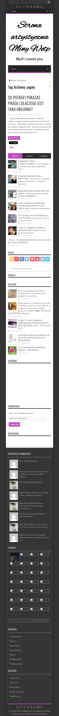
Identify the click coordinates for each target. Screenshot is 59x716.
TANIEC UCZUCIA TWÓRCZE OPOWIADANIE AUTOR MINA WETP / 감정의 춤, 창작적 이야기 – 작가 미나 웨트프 (34, 324)
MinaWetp (44, 714)
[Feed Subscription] (50, 86)
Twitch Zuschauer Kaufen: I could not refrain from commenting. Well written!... (34, 474)
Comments (44, 156)
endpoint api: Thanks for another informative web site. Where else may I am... (34, 537)
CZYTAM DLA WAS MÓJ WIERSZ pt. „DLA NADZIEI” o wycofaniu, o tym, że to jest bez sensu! (33, 218)
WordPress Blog (15, 659)
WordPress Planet (16, 664)
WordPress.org (14, 696)
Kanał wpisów (14, 687)
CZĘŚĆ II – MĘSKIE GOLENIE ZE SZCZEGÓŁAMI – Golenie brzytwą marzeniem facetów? (32, 230)
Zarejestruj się (14, 678)
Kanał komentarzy (16, 691)
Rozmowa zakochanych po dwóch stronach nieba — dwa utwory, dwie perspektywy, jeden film (32, 293)
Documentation (15, 636)
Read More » (14, 138)
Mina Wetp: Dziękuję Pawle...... (31, 482)
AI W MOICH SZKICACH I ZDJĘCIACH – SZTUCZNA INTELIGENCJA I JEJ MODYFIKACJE (34, 338)
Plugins (12, 641)
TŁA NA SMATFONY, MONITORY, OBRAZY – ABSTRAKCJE (32, 348)
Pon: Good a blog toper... (29, 461)
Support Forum (15, 650)
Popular (15, 156)
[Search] (49, 2)
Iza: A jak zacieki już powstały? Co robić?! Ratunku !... (33, 515)
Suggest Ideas (14, 645)
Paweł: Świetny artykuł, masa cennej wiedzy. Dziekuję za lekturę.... (33, 493)
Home (13, 80)
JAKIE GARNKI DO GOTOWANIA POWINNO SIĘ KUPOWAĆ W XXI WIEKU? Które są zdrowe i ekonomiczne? (34, 206)
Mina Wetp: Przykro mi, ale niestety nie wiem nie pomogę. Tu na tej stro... (33, 525)
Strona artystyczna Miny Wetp (29, 37)
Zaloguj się (13, 682)
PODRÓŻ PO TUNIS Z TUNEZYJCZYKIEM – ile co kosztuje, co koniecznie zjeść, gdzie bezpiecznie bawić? (34, 165)
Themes (12, 654)
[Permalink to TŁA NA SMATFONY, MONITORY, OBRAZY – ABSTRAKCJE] (12, 354)
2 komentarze (25, 114)
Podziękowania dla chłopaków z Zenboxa (25, 714)
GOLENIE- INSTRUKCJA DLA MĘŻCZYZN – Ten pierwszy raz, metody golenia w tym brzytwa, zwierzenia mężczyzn (34, 180)
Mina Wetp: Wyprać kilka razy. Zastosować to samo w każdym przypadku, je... (31, 506)
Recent (29, 156)
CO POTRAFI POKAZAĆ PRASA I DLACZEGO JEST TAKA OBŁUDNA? (26, 103)
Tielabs (47, 711)
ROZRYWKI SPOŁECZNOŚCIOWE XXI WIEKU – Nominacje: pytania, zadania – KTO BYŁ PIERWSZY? (34, 193)
